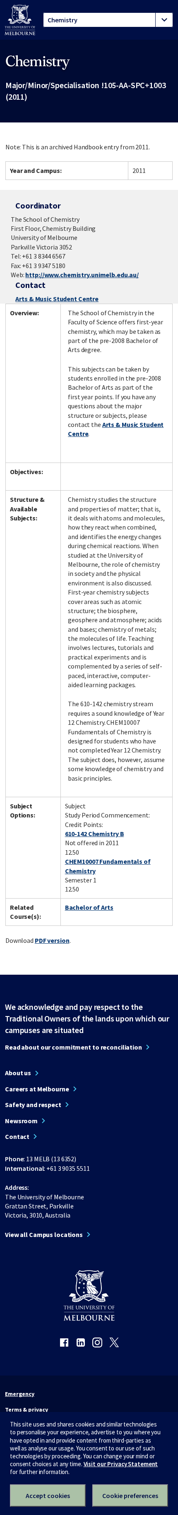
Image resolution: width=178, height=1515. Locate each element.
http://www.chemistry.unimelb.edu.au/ (82, 275)
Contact (17, 1136)
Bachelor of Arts (89, 907)
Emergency (19, 1394)
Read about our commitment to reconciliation (73, 1047)
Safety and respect (33, 1104)
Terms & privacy (26, 1409)
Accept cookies (48, 1495)
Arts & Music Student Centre (57, 299)
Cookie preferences (130, 1495)
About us (18, 1073)
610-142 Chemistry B (94, 833)
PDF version (52, 940)
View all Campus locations (44, 1234)
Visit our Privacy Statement (121, 1464)
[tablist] (108, 19)
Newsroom (21, 1121)
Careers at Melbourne (37, 1089)
